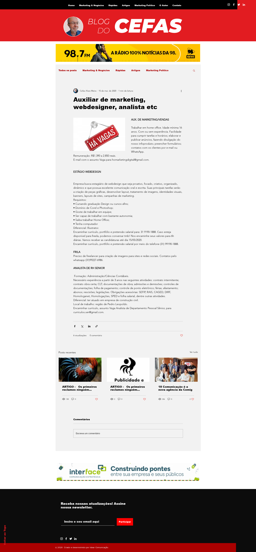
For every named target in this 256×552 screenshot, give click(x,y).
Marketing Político (157, 70)
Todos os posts (68, 70)
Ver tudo (194, 352)
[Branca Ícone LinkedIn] (243, 4)
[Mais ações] (181, 91)
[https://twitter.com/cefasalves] (238, 4)
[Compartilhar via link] (96, 326)
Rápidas (120, 70)
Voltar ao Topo (4, 535)
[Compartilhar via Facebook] (74, 326)
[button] (194, 70)
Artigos (135, 70)
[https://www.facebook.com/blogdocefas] (233, 4)
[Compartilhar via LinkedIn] (89, 326)
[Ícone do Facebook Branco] (66, 538)
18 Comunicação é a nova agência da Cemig (175, 388)
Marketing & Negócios (96, 70)
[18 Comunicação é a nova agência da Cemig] (176, 370)
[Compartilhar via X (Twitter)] (82, 326)
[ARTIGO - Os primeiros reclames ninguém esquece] (80, 370)
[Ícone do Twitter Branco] (70, 538)
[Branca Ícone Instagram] (228, 4)
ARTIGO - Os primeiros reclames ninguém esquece (79, 388)
